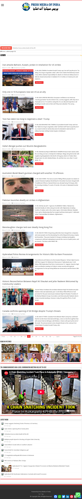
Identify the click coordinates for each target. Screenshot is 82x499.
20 (14, 336)
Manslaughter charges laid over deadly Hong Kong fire (27, 227)
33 (32, 336)
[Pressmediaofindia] (41, 6)
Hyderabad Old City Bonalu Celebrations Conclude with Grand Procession (25, 474)
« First (3, 336)
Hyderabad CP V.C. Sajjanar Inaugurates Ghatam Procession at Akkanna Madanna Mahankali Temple (40, 466)
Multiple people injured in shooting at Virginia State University (22, 439)
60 (50, 336)
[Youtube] (43, 494)
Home (3, 51)
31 (25, 336)
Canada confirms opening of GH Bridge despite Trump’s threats (31, 311)
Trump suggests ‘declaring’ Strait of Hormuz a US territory (20, 423)
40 (43, 336)
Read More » (39, 82)
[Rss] (39, 494)
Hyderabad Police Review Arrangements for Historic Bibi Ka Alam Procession (37, 254)
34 (36, 336)
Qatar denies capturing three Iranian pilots (16, 429)
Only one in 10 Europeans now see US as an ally (24, 92)
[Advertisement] (41, 30)
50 (46, 336)
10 (11, 336)
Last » (58, 336)
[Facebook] (41, 494)
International (16, 67)
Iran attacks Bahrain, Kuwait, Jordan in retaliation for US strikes (31, 65)
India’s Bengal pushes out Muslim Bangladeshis (24, 146)
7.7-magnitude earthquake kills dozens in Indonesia (19, 455)
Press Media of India (45, 491)
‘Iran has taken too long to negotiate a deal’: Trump (26, 119)
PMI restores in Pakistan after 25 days (15, 460)
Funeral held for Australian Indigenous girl (16, 450)
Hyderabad (16, 257)
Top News (22, 67)
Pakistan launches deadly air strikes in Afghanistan (25, 200)
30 (21, 336)
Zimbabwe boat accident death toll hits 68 (24, 48)
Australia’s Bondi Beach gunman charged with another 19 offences (33, 173)
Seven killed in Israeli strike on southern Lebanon (18, 444)
